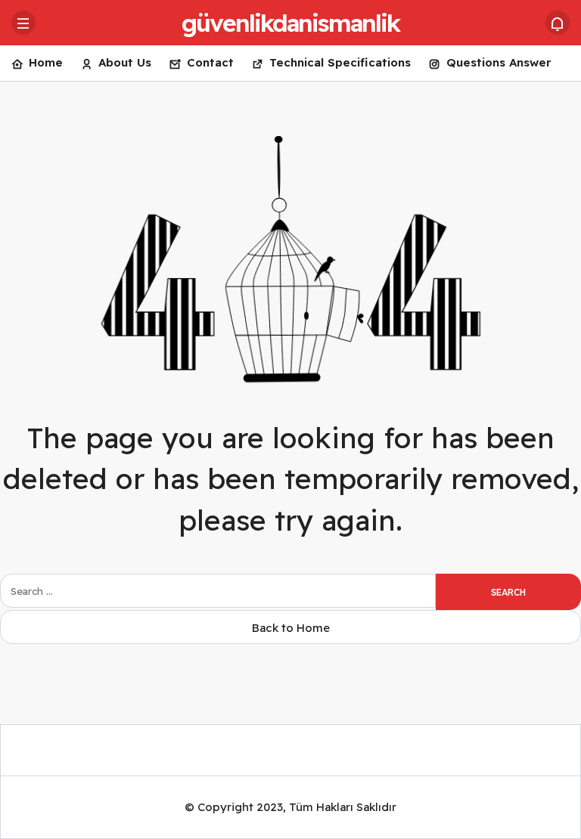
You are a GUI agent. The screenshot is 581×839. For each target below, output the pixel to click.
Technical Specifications (340, 62)
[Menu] (23, 23)
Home (46, 62)
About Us (124, 62)
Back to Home (291, 628)
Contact (210, 62)
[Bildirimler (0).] (557, 23)
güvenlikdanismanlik (290, 23)
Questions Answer (498, 62)
